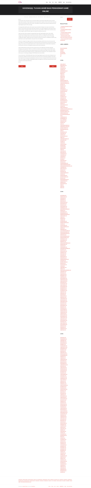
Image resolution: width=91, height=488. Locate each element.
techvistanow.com (63, 371)
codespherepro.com (63, 312)
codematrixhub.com (63, 298)
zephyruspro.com (63, 428)
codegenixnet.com (63, 313)
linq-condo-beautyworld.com (65, 114)
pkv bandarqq (62, 52)
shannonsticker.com (63, 206)
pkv (58, 479)
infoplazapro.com (63, 293)
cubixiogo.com (62, 454)
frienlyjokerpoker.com (63, 100)
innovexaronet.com (63, 370)
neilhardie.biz (62, 142)
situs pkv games (25, 479)
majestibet (67, 480)
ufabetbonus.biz (63, 182)
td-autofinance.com (63, 99)
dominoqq (62, 49)
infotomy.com (62, 268)
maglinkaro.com (63, 401)
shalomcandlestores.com (64, 226)
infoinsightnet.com (63, 360)
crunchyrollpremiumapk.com (65, 230)
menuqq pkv (20, 479)
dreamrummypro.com (63, 202)
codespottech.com (63, 271)
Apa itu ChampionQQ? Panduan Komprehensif (66, 39)
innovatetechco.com (63, 290)
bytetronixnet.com (63, 325)
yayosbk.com (62, 141)
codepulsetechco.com (64, 364)
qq (60, 56)
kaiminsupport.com (63, 203)
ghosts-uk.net (62, 76)
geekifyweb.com (63, 351)
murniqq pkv (65, 479)
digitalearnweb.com (63, 196)
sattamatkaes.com (63, 229)
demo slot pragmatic (63, 48)
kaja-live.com (62, 92)
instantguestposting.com (64, 172)
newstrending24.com (63, 180)
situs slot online (63, 53)
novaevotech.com (63, 375)
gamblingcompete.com (64, 80)
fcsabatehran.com (63, 252)
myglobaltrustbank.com (64, 163)
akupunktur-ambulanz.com (64, 111)
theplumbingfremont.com (64, 179)
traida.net (61, 130)
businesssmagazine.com (64, 81)
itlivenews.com (62, 178)
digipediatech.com (63, 275)
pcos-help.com (62, 72)
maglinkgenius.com (63, 378)
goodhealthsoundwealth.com (65, 248)
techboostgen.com (63, 341)
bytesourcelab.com (63, 423)
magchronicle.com (63, 274)
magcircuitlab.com (63, 379)
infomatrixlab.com (63, 406)
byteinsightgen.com (63, 305)
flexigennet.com (63, 263)
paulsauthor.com (63, 260)
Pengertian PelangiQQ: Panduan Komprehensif (66, 27)
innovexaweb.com (63, 444)
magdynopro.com (63, 291)
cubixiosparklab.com (63, 374)
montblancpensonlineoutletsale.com (66, 108)
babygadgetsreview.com (64, 110)
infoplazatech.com (63, 352)
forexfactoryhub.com (63, 91)
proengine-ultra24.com (64, 127)
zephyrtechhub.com (63, 461)
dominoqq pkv (40, 479)
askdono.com (62, 77)
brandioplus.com (63, 446)
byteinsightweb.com (63, 278)
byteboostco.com (63, 382)
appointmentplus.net (63, 175)
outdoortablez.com (63, 267)
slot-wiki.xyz (62, 159)
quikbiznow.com (63, 466)
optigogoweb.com (63, 469)
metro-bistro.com (63, 133)
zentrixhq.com (62, 432)
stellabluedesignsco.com (64, 259)
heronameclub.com (63, 264)
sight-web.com (62, 95)
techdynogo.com (63, 272)
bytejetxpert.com (63, 327)
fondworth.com (62, 210)
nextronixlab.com (63, 431)
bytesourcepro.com (63, 404)
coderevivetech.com (63, 317)
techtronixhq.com (63, 337)
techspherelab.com (63, 405)
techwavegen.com (63, 302)
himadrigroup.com (63, 96)
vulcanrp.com (62, 106)
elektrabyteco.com (63, 383)
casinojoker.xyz (62, 156)
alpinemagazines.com (64, 104)
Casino (58, 486)
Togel (65, 486)
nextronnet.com (62, 440)
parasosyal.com (63, 245)
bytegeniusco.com (63, 297)
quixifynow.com (62, 427)
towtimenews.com (63, 234)
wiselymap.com (63, 88)
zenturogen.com (63, 443)
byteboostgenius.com (63, 412)
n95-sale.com (62, 84)
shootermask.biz (63, 146)
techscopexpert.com (63, 286)
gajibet (19, 481)
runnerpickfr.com (63, 68)
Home (49, 486)
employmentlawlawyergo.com (65, 164)
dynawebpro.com (63, 447)
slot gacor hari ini (21, 480)
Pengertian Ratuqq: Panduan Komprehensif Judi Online (65, 33)
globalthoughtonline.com (64, 222)
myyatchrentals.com (63, 225)
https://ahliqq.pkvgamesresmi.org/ (26, 481)
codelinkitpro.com (63, 340)
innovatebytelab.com (63, 355)
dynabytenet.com (63, 402)
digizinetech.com (63, 306)
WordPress (33, 486)
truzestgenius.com (63, 386)
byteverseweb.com (63, 409)
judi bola (51, 479)
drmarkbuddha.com (63, 118)
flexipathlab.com (63, 450)
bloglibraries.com (63, 241)
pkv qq (49, 479)
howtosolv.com (62, 134)
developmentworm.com (64, 176)
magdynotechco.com (63, 347)
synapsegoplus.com (63, 413)
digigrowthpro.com (63, 65)
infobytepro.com (63, 356)
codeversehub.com (63, 408)
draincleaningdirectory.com (64, 236)
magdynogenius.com (63, 279)
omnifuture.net (62, 69)
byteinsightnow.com (63, 316)
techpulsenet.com (63, 387)
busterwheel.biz (63, 148)
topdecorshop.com (63, 168)
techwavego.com (63, 393)
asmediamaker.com (63, 221)
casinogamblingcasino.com (64, 233)
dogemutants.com (63, 253)
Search (69, 19)
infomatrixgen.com (63, 308)
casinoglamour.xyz (63, 153)
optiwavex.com (62, 458)
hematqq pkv (70, 479)
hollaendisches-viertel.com (64, 126)
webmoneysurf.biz (63, 144)
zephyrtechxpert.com (63, 389)
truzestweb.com (63, 462)
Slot (54, 486)
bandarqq (62, 50)
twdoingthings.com (63, 257)
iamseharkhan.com (63, 211)
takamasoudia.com (63, 256)
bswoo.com (62, 187)
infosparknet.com (63, 424)
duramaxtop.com (63, 255)
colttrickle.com (62, 66)
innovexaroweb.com (63, 398)
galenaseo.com (62, 161)
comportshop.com (63, 167)
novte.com (62, 123)
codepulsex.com (63, 394)
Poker (52, 486)
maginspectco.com (63, 328)
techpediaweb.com (63, 287)
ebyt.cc (61, 115)
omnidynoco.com (63, 459)
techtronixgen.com (63, 282)
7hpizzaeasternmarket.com (64, 125)
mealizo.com (62, 217)
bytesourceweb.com (63, 314)
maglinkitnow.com (63, 276)
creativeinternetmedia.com (64, 83)
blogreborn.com (63, 85)
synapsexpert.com (63, 463)
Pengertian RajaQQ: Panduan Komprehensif (65, 30)
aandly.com (62, 186)
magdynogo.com (63, 329)
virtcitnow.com (62, 87)
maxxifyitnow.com (63, 425)
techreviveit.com (63, 294)
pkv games (64, 480)
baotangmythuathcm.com (64, 237)
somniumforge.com (63, 240)
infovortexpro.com (63, 321)
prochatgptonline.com (64, 89)
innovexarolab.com (63, 309)
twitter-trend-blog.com (64, 107)
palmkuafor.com (63, 199)
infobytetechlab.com (63, 310)
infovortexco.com (63, 390)
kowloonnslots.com (63, 102)
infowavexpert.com (63, 295)
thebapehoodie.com (63, 244)
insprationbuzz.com (63, 207)
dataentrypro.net (63, 200)
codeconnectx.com (63, 367)
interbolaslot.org (63, 198)
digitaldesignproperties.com (65, 214)
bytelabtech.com (63, 344)
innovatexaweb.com (63, 345)
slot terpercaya (45, 479)
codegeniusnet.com (63, 359)
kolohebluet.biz (62, 145)
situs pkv (56, 479)
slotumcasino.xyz (63, 152)
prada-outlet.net (63, 64)
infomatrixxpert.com (63, 368)
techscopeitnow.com (63, 324)
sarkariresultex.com (63, 215)
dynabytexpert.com (63, 435)
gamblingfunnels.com (63, 70)
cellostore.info (62, 219)
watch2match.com (63, 160)
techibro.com (62, 103)
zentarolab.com (62, 465)
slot (36, 479)
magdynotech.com (63, 417)
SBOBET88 (61, 486)
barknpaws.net (62, 218)
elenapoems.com (63, 249)
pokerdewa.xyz (62, 157)
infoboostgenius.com (63, 301)
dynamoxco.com (63, 442)
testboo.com (62, 137)
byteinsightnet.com (63, 363)
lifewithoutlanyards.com (64, 129)
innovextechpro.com (63, 283)
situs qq (35, 479)
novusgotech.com (63, 439)
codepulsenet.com (63, 416)
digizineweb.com (63, 366)
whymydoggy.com (63, 195)
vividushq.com (62, 451)
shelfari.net (62, 149)
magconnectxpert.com (64, 385)
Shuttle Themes (25, 486)
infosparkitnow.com (63, 348)
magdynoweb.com (63, 397)
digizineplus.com (63, 420)
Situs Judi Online (69, 486)
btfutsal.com (62, 73)
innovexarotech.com (63, 320)
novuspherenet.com (63, 455)
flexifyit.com (62, 436)
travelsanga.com (63, 171)
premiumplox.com (63, 140)
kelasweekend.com (63, 183)
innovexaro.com (63, 421)
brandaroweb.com (63, 470)
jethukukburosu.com (63, 238)
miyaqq (71, 480)
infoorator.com (62, 122)
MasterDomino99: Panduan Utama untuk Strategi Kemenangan (66, 36)
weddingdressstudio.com (64, 138)
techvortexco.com (63, 349)
